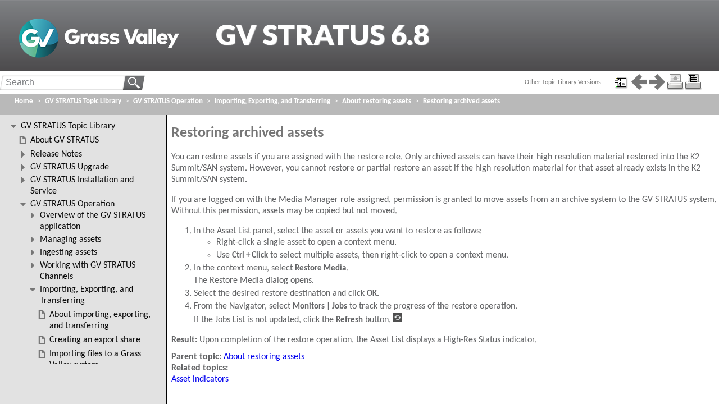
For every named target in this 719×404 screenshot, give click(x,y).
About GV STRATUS (64, 140)
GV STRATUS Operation (168, 101)
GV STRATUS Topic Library (83, 101)
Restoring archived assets (461, 101)
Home (24, 101)
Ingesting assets (68, 252)
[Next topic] (657, 82)
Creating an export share (94, 340)
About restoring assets (264, 356)
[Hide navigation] (621, 82)
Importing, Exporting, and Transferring (272, 101)
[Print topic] (675, 82)
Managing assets (70, 239)
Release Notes (56, 154)
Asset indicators (200, 379)
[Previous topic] (639, 82)
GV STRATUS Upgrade (69, 167)
